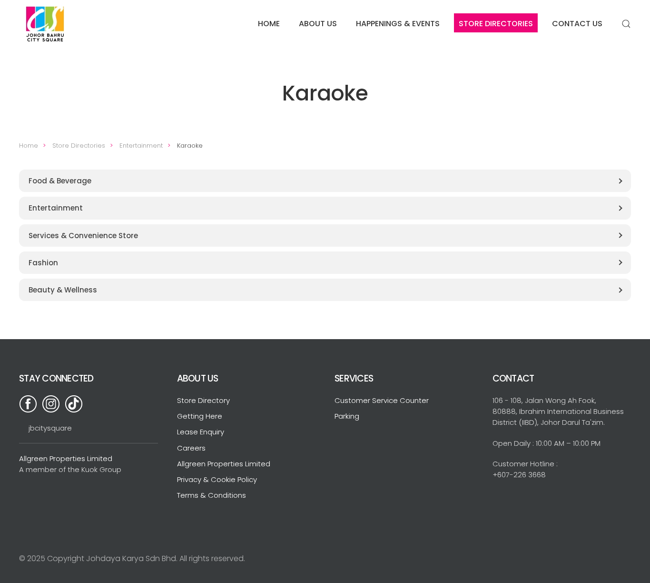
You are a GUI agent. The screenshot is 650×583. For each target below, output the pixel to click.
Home (269, 23)
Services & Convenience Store (83, 236)
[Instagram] (53, 403)
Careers (191, 448)
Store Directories (496, 23)
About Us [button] (318, 23)
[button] (626, 24)
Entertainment (56, 208)
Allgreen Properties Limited (65, 458)
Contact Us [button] (577, 23)
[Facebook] (30, 403)
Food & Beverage (60, 181)
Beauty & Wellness (63, 290)
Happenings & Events (398, 23)
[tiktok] (76, 403)
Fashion (43, 263)
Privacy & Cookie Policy (217, 479)
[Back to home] (46, 24)
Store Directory (203, 400)
